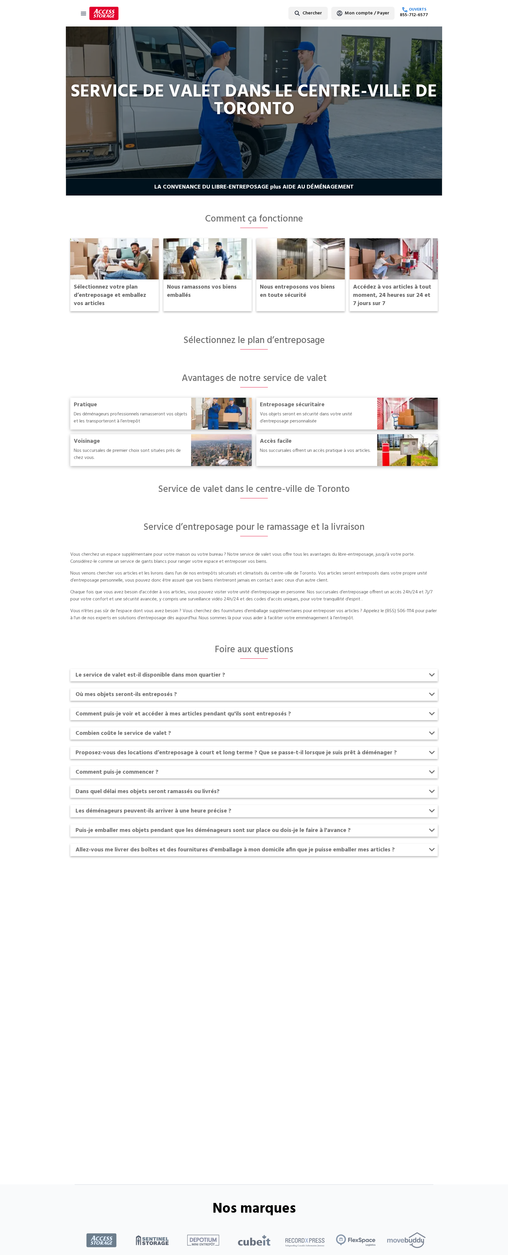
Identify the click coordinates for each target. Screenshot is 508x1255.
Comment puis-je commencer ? (117, 772)
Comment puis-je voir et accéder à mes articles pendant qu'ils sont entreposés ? (183, 714)
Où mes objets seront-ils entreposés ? (126, 694)
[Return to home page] (103, 13)
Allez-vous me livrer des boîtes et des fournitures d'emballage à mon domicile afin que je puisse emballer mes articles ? (235, 850)
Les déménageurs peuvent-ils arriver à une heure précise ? (153, 811)
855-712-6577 (414, 15)
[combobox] (293, 13)
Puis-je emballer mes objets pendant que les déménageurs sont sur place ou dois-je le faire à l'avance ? (213, 830)
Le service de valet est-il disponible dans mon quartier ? (150, 675)
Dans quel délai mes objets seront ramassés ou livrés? (148, 791)
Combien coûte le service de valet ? (123, 733)
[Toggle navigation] (83, 13)
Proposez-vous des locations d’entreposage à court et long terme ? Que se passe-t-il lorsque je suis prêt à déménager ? (236, 753)
